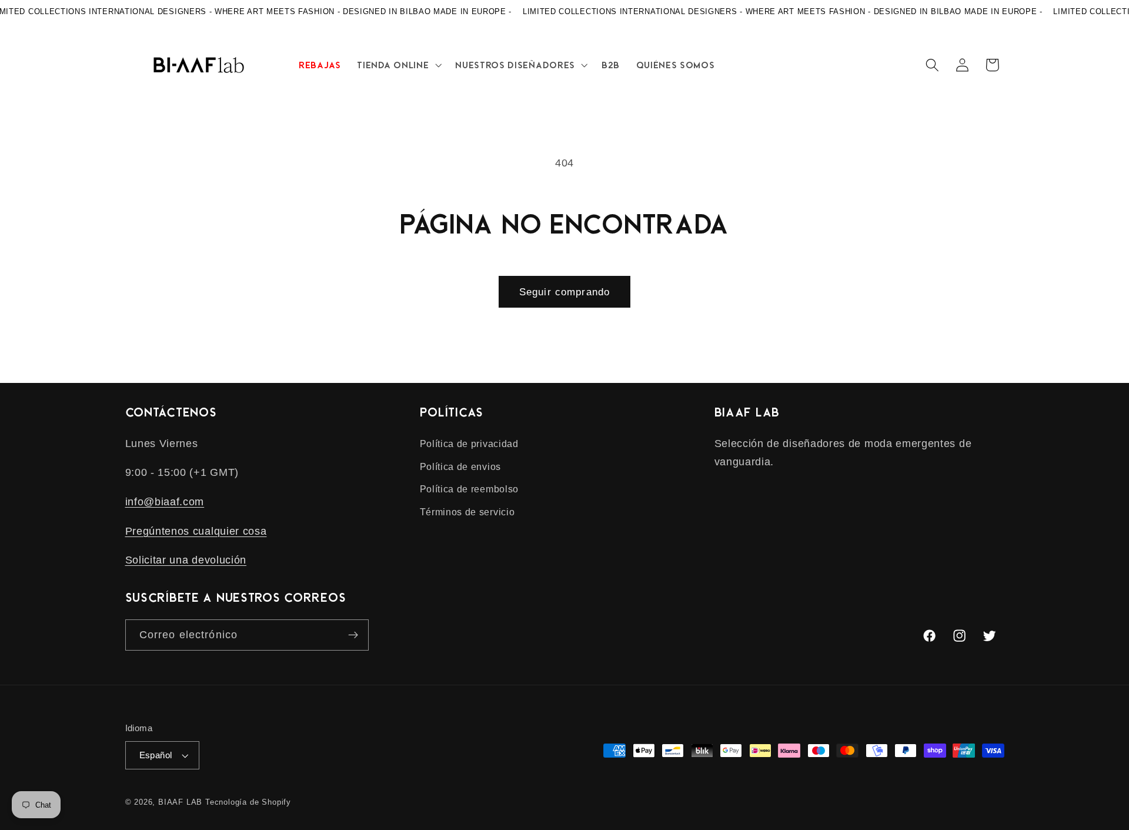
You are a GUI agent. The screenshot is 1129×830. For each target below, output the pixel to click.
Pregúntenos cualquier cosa (196, 531)
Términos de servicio (467, 511)
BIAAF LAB (180, 802)
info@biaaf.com (165, 501)
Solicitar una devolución (186, 560)
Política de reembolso (469, 489)
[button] (398, 65)
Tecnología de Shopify (248, 802)
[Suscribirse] (353, 635)
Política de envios (460, 466)
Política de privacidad (469, 443)
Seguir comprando (564, 292)
